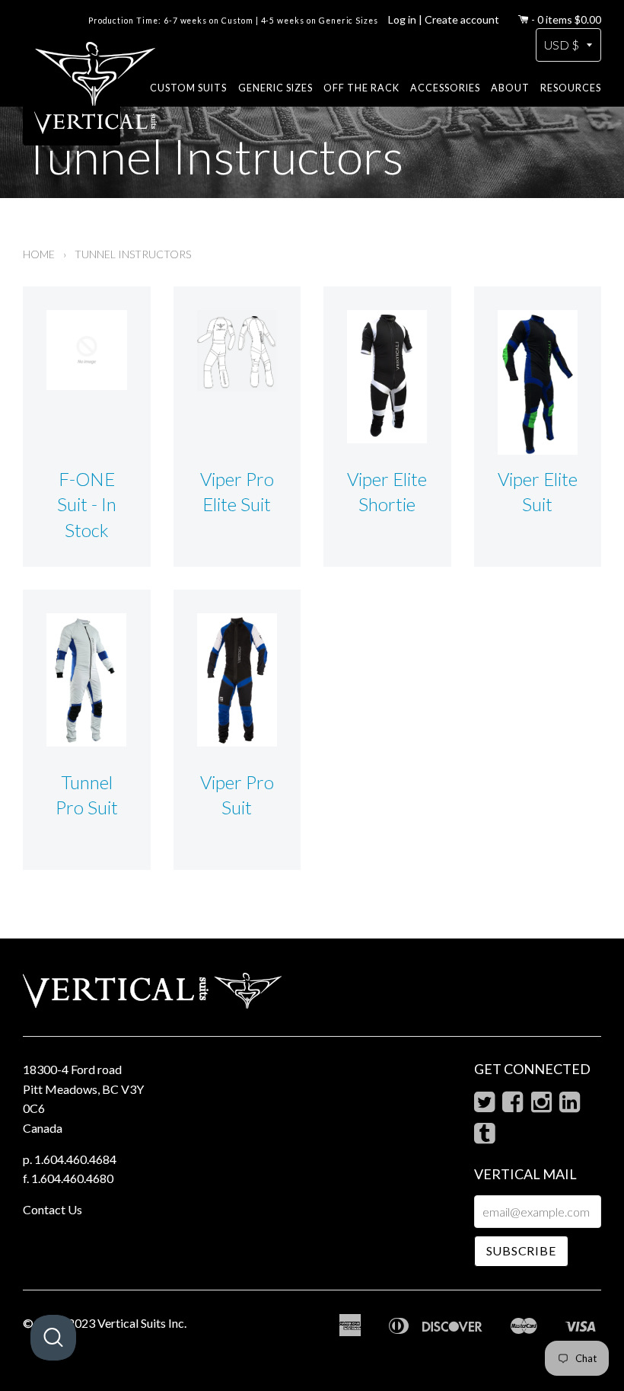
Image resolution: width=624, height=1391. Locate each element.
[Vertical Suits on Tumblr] (484, 1137)
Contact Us (52, 1209)
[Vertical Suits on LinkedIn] (569, 1105)
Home (39, 254)
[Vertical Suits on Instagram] (541, 1105)
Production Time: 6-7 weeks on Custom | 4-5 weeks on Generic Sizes (233, 20)
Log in (402, 19)
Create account (462, 19)
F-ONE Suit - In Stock (86, 504)
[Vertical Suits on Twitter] (484, 1105)
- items (566, 19)
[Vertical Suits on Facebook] (512, 1105)
